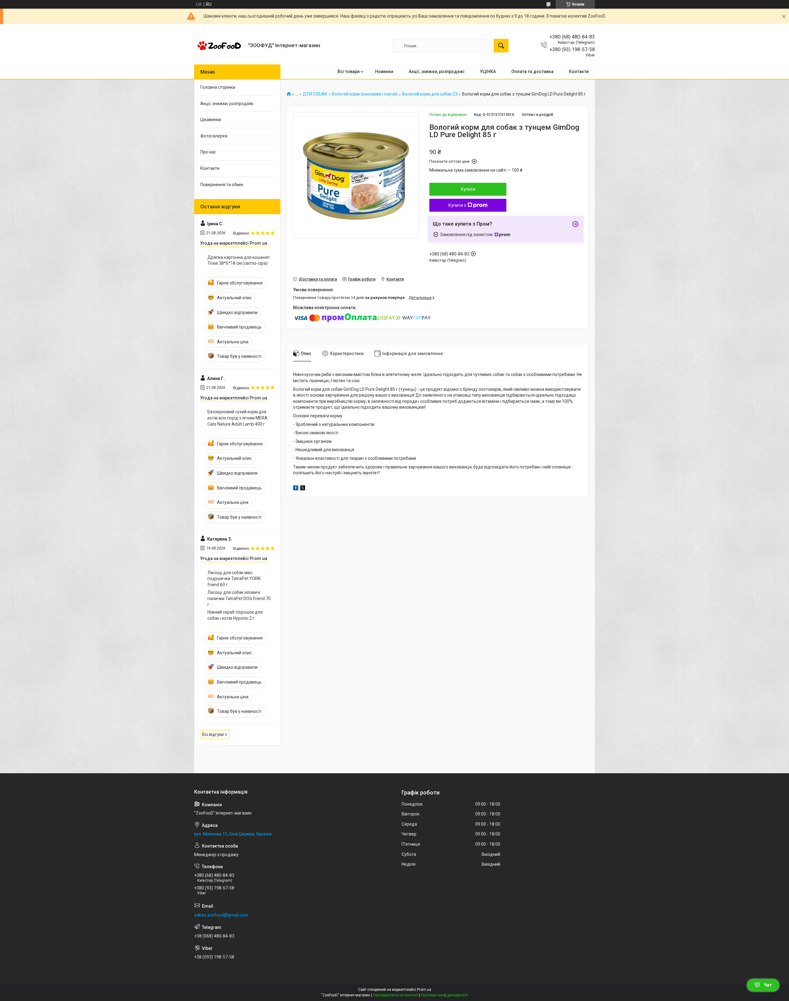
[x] (302, 488)
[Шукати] (501, 45)
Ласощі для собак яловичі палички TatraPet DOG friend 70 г (239, 598)
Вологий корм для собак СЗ (430, 94)
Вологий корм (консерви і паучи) (365, 94)
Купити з (457, 205)
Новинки (384, 71)
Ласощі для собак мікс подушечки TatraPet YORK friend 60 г (233, 578)
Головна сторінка (217, 87)
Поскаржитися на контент (395, 995)
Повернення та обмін (221, 184)
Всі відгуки (213, 734)
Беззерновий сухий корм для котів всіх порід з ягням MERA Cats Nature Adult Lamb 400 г (237, 417)
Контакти (579, 71)
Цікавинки (210, 119)
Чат (768, 985)
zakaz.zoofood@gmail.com (221, 915)
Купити (468, 189)
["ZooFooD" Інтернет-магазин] (218, 45)
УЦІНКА (488, 71)
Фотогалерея (213, 135)
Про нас (208, 151)
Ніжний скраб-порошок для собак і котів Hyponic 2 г (235, 615)
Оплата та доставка (532, 71)
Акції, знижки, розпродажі (436, 71)
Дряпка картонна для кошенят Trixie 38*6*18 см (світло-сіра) (238, 260)
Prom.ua (424, 989)
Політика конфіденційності (444, 995)
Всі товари (348, 71)
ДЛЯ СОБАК (315, 94)
